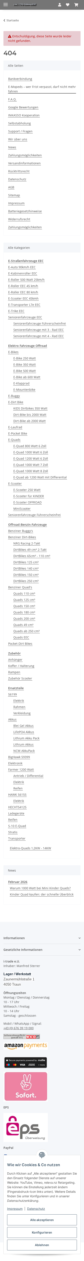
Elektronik (15, 763)
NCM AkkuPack (24, 751)
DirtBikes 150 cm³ (26, 575)
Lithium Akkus (23, 744)
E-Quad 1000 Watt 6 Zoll (30, 452)
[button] (60, 4)
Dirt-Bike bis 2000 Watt (29, 415)
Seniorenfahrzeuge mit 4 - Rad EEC (38, 336)
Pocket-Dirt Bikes (20, 644)
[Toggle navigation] (5, 2)
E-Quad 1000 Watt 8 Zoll (30, 471)
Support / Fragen (20, 131)
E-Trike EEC (16, 311)
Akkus (12, 719)
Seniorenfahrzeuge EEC (25, 317)
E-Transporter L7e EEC (24, 305)
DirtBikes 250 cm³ (26, 581)
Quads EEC (21, 637)
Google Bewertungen (23, 107)
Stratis (12, 832)
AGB (11, 187)
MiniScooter (22, 509)
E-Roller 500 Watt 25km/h (26, 280)
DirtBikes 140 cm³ (26, 568)
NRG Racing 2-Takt (26, 543)
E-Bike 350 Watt (24, 364)
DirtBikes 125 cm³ (26, 562)
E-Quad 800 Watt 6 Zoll (29, 446)
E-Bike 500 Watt (24, 371)
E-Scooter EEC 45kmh (23, 298)
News (12, 147)
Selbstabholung (19, 123)
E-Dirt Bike (15, 402)
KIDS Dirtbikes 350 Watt (30, 408)
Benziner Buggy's (20, 531)
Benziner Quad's (20, 587)
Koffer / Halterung (21, 666)
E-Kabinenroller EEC (22, 273)
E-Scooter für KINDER (28, 496)
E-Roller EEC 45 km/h (23, 286)
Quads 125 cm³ (24, 600)
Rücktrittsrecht (19, 171)
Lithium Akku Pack (26, 738)
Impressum (15, 1208)
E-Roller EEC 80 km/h (23, 292)
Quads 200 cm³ (24, 618)
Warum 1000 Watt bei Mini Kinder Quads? (40, 888)
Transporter (16, 838)
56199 (12, 694)
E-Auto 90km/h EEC (22, 267)
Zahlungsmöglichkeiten (25, 155)
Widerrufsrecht (19, 219)
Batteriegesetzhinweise (25, 211)
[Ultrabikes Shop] (25, 5)
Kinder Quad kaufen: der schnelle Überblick (41, 894)
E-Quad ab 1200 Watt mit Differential (40, 477)
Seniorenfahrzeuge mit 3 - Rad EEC (38, 330)
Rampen (14, 672)
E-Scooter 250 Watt (26, 490)
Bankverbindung (20, 79)
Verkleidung (22, 713)
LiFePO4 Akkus (23, 732)
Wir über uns (17, 139)
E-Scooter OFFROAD (27, 502)
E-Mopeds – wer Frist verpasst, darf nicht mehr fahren (42, 89)
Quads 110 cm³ (24, 593)
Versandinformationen (24, 163)
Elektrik (18, 701)
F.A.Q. (12, 99)
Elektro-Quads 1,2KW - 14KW (30, 848)
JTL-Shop (49, 1255)
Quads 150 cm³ (24, 606)
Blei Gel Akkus (23, 726)
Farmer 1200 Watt (21, 769)
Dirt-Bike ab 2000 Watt (29, 421)
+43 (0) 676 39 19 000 (18, 1028)
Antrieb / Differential (28, 776)
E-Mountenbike (24, 390)
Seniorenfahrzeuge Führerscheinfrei (39, 323)
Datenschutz (36, 1208)
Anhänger (15, 659)
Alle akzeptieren (42, 1220)
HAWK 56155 (17, 794)
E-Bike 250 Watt (24, 358)
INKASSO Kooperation (24, 115)
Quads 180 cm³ (24, 612)
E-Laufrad (15, 427)
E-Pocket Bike (17, 433)
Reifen (18, 788)
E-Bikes (13, 352)
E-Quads (14, 440)
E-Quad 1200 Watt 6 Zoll (30, 458)
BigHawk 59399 (19, 757)
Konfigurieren (42, 1232)
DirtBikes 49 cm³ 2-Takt (30, 550)
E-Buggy (14, 396)
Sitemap (14, 195)
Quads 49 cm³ (23, 625)
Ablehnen (42, 1245)
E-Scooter (15, 483)
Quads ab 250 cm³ (26, 631)
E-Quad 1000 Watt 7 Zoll (30, 465)
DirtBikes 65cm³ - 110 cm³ (31, 556)
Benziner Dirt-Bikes (22, 537)
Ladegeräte (16, 813)
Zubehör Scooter (20, 678)
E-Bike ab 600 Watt (26, 377)
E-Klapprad (21, 383)
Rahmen (19, 707)
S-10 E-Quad (17, 826)
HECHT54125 (17, 807)
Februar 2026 (17, 882)
